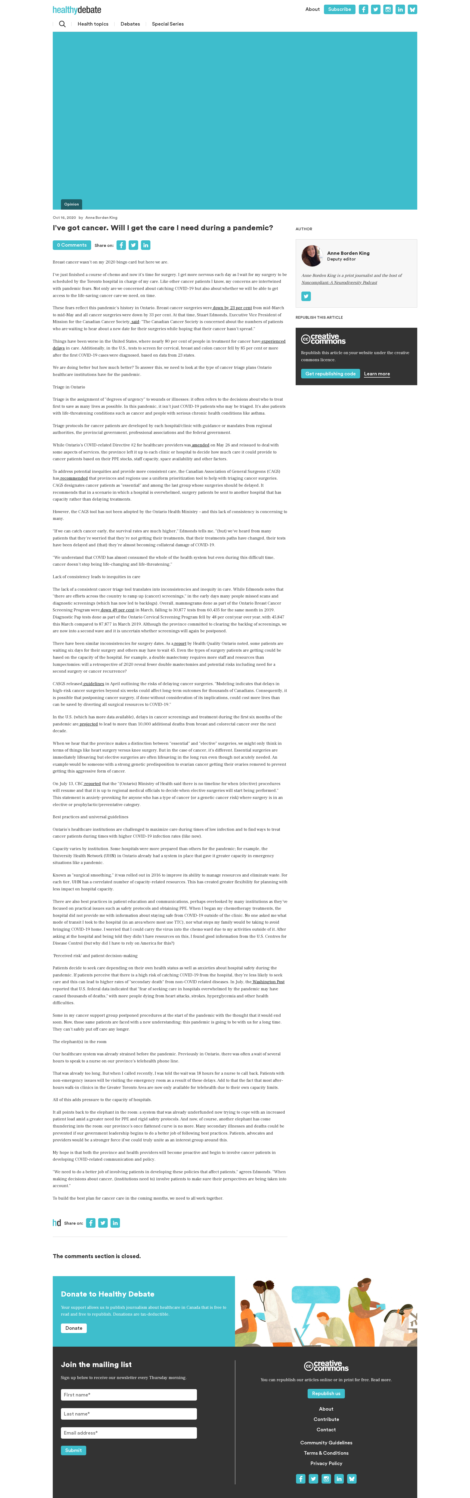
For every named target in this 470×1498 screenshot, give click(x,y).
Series (168, 24)
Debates (130, 24)
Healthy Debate (77, 10)
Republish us (326, 1393)
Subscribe (339, 9)
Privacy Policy (326, 1463)
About (312, 9)
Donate (73, 1328)
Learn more (377, 373)
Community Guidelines (326, 1442)
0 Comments (72, 245)
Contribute (326, 1419)
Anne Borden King (101, 218)
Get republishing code (330, 373)
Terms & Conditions (326, 1453)
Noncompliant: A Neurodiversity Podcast (339, 282)
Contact (326, 1429)
